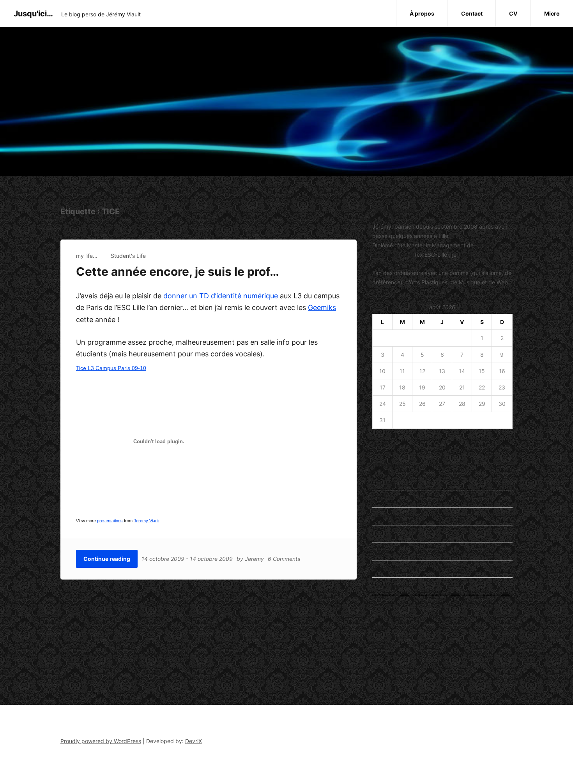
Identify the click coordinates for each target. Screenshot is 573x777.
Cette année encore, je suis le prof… (177, 271)
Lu (375, 533)
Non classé (386, 569)
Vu (375, 603)
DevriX (193, 741)
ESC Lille (383, 643)
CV (513, 13)
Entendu (382, 498)
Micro (552, 13)
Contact (472, 13)
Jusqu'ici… (33, 13)
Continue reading (106, 558)
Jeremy (254, 558)
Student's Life (128, 255)
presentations (110, 520)
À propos (422, 13)
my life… (383, 551)
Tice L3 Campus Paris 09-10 (111, 368)
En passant (386, 481)
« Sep (379, 441)
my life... (86, 255)
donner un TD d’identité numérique (221, 296)
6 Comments (284, 558)
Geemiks (322, 307)
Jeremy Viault (146, 520)
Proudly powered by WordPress (100, 741)
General (382, 516)
